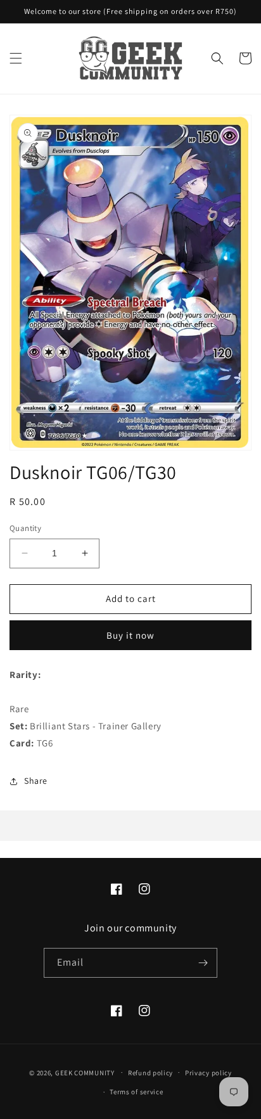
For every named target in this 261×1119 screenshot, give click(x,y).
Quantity (25, 528)
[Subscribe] (203, 963)
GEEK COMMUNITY (85, 1072)
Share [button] (36, 780)
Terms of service (136, 1091)
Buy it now (130, 635)
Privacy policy (208, 1072)
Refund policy (150, 1072)
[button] (16, 58)
